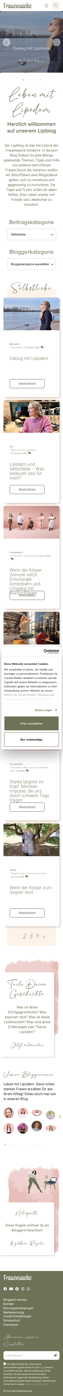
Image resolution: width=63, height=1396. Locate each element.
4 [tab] (16, 1145)
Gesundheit (16, 556)
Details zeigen (43, 709)
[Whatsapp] (28, 1289)
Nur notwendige (31, 739)
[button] (6, 42)
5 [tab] (19, 1145)
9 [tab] (33, 1145)
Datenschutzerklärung (36, 1384)
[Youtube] (11, 1289)
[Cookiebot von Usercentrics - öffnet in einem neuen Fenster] (44, 651)
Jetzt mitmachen (27, 1045)
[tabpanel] (11, 1123)
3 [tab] (12, 1145)
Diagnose (15, 873)
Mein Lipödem (18, 450)
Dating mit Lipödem (31, 48)
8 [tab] (29, 1145)
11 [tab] (40, 1145)
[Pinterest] (17, 1289)
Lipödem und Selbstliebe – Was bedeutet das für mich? (27, 471)
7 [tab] (26, 1145)
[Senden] (53, 1356)
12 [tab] (44, 1145)
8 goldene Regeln (27, 1243)
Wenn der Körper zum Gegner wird (31, 890)
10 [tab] (36, 1145)
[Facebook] (5, 1289)
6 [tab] (22, 1145)
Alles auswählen (31, 723)
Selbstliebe (16, 347)
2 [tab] (8, 1145)
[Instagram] (22, 1289)
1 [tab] (5, 1145)
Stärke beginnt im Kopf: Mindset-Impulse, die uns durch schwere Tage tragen (29, 791)
